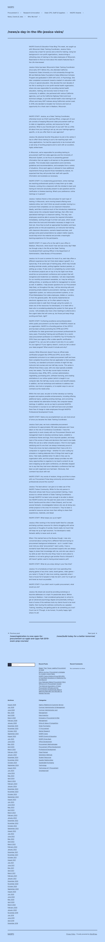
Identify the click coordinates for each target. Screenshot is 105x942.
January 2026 (12, 723)
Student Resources (45, 757)
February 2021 (12, 876)
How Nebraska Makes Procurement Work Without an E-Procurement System (52, 683)
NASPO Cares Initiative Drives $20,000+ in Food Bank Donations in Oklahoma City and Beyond (52, 678)
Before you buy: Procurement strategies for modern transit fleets (52, 673)
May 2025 (11, 744)
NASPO (11, 7)
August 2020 (12, 891)
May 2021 (11, 868)
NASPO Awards (75, 13)
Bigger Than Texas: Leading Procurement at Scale (52, 669)
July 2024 (11, 770)
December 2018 (13, 923)
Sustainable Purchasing (46, 763)
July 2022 (11, 834)
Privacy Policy (70, 934)
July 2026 (11, 707)
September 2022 (13, 828)
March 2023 (12, 813)
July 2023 (11, 802)
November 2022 (13, 823)
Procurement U (13, 13)
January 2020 (12, 910)
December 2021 (13, 852)
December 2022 (13, 820)
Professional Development (47, 749)
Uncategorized (43, 770)
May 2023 (11, 807)
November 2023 (13, 791)
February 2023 (12, 815)
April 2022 (11, 842)
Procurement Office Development (50, 747)
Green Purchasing (44, 726)
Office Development (45, 741)
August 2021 (12, 860)
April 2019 (11, 921)
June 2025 (11, 741)
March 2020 (12, 905)
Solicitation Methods (45, 755)
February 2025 (12, 752)
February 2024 (12, 784)
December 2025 (13, 726)
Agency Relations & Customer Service (51, 705)
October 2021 (12, 857)
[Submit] (9, 664)
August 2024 (12, 768)
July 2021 (11, 863)
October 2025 (12, 731)
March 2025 (12, 749)
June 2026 (11, 710)
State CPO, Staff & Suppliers (55, 13)
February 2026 (12, 720)
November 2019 (13, 913)
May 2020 (11, 899)
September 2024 (13, 765)
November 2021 (13, 855)
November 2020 (13, 884)
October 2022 (12, 826)
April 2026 (11, 715)
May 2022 (11, 839)
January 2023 (12, 818)
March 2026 (12, 718)
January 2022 (12, 849)
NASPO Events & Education (48, 736)
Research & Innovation (31, 13)
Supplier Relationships (46, 760)
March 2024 (12, 781)
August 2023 (12, 799)
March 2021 (11, 873)
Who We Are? (33, 17)
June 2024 (11, 773)
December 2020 (13, 881)
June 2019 (11, 918)
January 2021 (12, 878)
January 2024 (12, 786)
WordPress (93, 934)
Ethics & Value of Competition (48, 723)
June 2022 (11, 836)
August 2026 (12, 705)
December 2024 (13, 757)
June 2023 (11, 805)
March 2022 (12, 844)
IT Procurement (44, 728)
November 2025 (13, 728)
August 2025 (12, 736)
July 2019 (11, 915)
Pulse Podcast (43, 752)
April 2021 (11, 870)
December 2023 (13, 789)
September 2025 (13, 734)
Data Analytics (43, 715)
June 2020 (11, 897)
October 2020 (12, 886)
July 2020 (11, 894)
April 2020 (11, 902)
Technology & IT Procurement (48, 768)
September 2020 (13, 889)
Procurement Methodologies (48, 744)
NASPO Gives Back (45, 739)
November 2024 (13, 760)
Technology (43, 765)
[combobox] (21, 664)
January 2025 (12, 755)
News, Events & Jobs (15, 17)
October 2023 (12, 794)
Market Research (44, 731)
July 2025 (11, 739)
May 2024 (11, 776)
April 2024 (11, 778)
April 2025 (11, 747)
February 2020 (12, 907)
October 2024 (12, 763)
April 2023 (11, 810)
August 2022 (12, 831)
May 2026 (11, 713)
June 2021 (11, 865)
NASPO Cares (43, 734)
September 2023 (13, 797)
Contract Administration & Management (52, 707)
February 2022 (12, 847)
